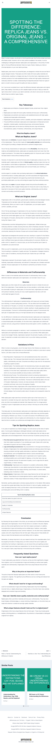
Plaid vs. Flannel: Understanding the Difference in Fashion (11, 653)
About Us (10, 717)
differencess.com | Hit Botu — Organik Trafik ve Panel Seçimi (26, 720)
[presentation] (13, 679)
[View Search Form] (3, 2)
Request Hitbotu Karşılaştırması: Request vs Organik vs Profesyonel (26, 732)
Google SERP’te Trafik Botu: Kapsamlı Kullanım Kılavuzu (26, 729)
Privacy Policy (40, 717)
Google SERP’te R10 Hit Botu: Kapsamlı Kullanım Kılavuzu (26, 726)
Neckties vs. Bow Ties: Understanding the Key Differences (39, 653)
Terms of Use (32, 717)
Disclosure (24, 717)
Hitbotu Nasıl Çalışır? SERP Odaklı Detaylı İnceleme (26, 723)
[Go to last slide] (4, 686)
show (12, 99)
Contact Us (17, 717)
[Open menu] (49, 2)
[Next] (48, 686)
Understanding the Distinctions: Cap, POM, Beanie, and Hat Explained (12, 696)
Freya (6, 700)
